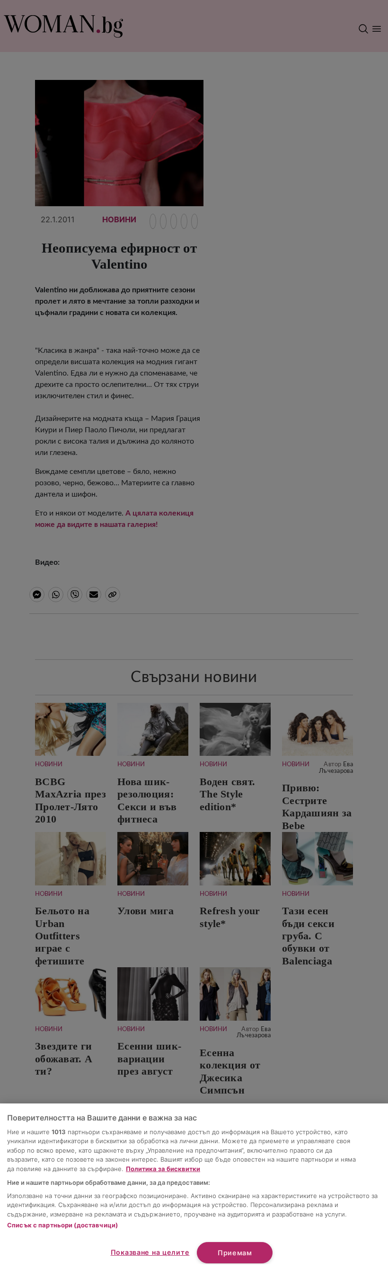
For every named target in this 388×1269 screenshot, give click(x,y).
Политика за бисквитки (163, 1169)
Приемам (235, 1253)
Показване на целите (150, 1252)
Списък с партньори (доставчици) (62, 1225)
